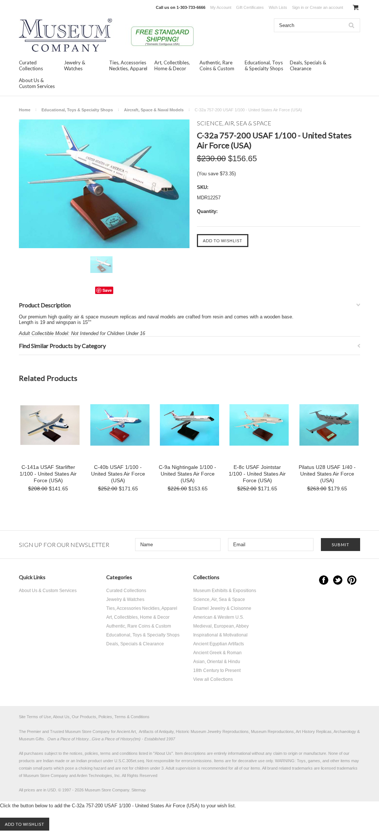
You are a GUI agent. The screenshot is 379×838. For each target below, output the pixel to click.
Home (24, 110)
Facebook (323, 580)
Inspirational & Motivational (220, 635)
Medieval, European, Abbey (221, 626)
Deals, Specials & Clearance (308, 65)
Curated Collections (31, 65)
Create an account (326, 7)
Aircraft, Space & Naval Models (154, 110)
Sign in (298, 7)
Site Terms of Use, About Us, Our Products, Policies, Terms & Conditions (84, 716)
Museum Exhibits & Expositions (224, 590)
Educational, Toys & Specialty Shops (264, 65)
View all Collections (213, 679)
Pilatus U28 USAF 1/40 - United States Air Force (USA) (327, 473)
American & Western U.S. (218, 617)
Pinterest (351, 580)
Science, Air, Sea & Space (219, 599)
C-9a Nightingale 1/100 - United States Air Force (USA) (187, 473)
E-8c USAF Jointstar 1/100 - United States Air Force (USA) (257, 473)
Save (107, 290)
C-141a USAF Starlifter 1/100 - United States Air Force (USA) (48, 473)
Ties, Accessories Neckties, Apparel (128, 65)
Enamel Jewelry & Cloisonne (222, 608)
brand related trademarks (290, 768)
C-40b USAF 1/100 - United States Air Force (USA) (118, 473)
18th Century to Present (217, 670)
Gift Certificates (250, 7)
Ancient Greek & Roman (217, 652)
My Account (220, 7)
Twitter (337, 580)
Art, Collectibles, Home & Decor (172, 65)
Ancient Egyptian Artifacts (218, 643)
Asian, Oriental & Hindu (216, 661)
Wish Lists (278, 7)
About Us (163, 753)
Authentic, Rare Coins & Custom (216, 65)
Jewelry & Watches (74, 65)
